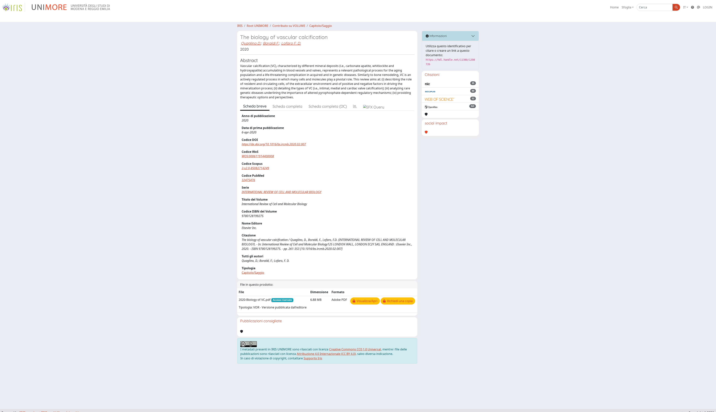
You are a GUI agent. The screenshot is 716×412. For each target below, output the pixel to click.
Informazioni (438, 36)
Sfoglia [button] (626, 7)
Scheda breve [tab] (254, 106)
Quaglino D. (251, 43)
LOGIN (707, 7)
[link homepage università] (71, 7)
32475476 (248, 180)
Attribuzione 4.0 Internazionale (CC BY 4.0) (326, 354)
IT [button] (684, 7)
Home (614, 7)
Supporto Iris (313, 358)
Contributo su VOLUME (288, 26)
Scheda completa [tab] (287, 106)
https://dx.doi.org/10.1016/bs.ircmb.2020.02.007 (274, 144)
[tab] (355, 106)
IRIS (240, 26)
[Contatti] (698, 7)
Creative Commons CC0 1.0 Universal (355, 349)
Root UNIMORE (257, 26)
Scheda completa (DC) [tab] (328, 106)
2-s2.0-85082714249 (255, 168)
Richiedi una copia (399, 301)
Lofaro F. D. (291, 43)
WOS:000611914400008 (258, 156)
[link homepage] (13, 7)
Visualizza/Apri (366, 301)
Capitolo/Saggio (320, 26)
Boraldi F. (271, 43)
